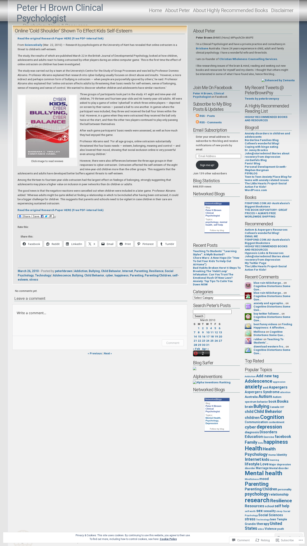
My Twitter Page (255, 263)
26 (216, 340)
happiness (121, 275)
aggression (279, 382)
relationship (279, 494)
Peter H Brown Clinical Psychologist (59, 13)
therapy (262, 524)
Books (282, 401)
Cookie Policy (168, 539)
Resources (254, 506)
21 (195, 340)
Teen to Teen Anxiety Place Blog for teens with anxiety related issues (268, 178)
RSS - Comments (210, 122)
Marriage (262, 468)
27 (220, 340)
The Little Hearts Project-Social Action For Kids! (266, 185)
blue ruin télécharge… (268, 282)
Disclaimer (282, 10)
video (261, 529)
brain (249, 407)
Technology (43, 275)
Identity (282, 454)
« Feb (196, 348)
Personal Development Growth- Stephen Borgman (266, 168)
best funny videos (265, 324)
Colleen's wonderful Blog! (262, 143)
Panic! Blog (252, 163)
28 (195, 344)
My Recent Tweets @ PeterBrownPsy (264, 90)
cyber (109, 275)
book (273, 402)
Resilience (156, 271)
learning (274, 460)
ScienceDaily (34, 44)
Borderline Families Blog (262, 140)
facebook (283, 437)
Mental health (263, 473)
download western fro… (269, 346)
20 (220, 336)
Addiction (81, 271)
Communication (256, 422)
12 (216, 332)
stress (33, 279)
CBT (282, 407)
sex (259, 510)
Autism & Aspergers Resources (266, 229)
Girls (260, 443)
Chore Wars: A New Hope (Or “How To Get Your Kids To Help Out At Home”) (216, 261)
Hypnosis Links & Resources (264, 253)
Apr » (205, 348)
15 (199, 336)
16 (203, 336)
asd (265, 387)
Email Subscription (210, 130)
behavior (262, 401)
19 (216, 336)
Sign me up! (207, 165)
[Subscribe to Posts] (197, 115)
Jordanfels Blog (256, 160)
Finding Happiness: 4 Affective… (273, 325)
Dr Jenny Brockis (256, 150)
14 (195, 336)
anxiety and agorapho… (269, 303)
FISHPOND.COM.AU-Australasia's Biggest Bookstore (267, 204)
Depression (212, 423)
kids (265, 459)
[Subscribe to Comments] (197, 122)
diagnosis (252, 432)
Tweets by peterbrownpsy (262, 98)
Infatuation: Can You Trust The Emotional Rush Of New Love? (213, 276)
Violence (271, 528)
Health (253, 448)
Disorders (268, 432)
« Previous (95, 353)
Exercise (269, 437)
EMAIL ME (251, 236)
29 (199, 344)
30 (203, 344)
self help (218, 225)
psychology (212, 222)
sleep (279, 511)
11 (212, 332)
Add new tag (267, 376)
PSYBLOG (251, 173)
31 (207, 344)
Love (264, 464)
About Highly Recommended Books (230, 10)
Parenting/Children (158, 275)
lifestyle (252, 464)
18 (212, 336)
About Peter (177, 10)
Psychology (212, 420)
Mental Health (213, 418)
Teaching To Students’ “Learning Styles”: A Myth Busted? (215, 252)
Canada (274, 407)
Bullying (94, 271)
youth (280, 528)
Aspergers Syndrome (262, 392)
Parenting (141, 271)
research (257, 500)
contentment (276, 422)
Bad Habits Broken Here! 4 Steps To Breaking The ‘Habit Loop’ (217, 269)
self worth (250, 511)
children (252, 417)
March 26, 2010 (28, 271)
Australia (251, 397)
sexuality (269, 511)
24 (207, 340)
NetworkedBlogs (213, 203)
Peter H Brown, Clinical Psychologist (208, 95)
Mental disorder (279, 468)
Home (155, 10)
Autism (265, 396)
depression (269, 427)
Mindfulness (252, 479)
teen (273, 519)
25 (212, 340)
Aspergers (278, 387)
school (269, 506)
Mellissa (259, 331)
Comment (172, 343)
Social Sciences (270, 515)
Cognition (272, 417)
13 (220, 332)
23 (203, 340)
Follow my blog (217, 230)
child (249, 411)
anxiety (253, 387)
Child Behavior (111, 271)
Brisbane (202, 48)
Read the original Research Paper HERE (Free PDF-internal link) (61, 38)
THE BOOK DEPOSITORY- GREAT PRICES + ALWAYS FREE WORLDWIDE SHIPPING (266, 213)
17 (207, 336)
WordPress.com (256, 190)
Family (251, 442)
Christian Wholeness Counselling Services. (248, 59)
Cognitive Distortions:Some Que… (269, 333)
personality (284, 489)
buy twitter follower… (267, 313)
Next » (108, 353)
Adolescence (62, 275)
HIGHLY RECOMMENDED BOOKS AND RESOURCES (266, 118)
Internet (127, 271)
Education (254, 436)
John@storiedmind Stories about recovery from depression (267, 155)
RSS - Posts (207, 115)
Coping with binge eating (261, 146)
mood (264, 479)
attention (285, 392)
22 (199, 340)
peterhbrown (63, 271)
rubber (258, 339)
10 (207, 332)
